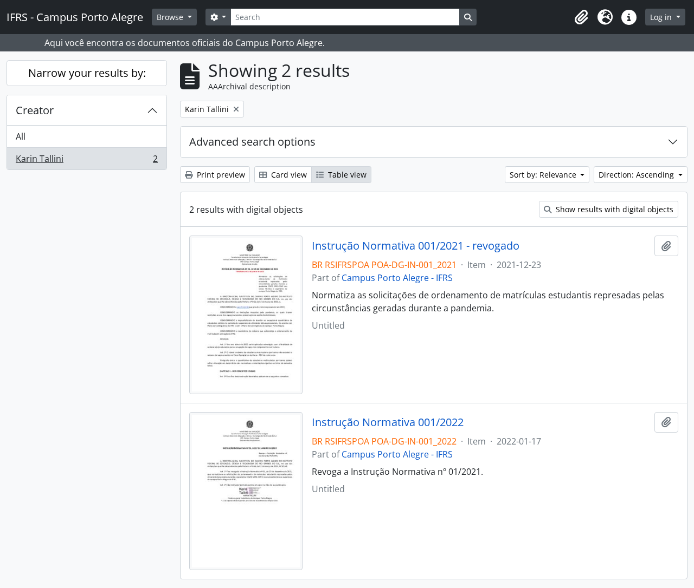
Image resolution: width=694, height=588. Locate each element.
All (20, 136)
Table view (346, 174)
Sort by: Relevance (544, 174)
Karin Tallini (86, 161)
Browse (171, 17)
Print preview (220, 174)
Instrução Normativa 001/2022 (388, 422)
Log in (662, 17)
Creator (35, 110)
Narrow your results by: (87, 73)
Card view (288, 174)
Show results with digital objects (613, 209)
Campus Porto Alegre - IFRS (397, 278)
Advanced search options (252, 141)
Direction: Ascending (637, 174)
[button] (581, 17)
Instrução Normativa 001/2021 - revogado (415, 245)
